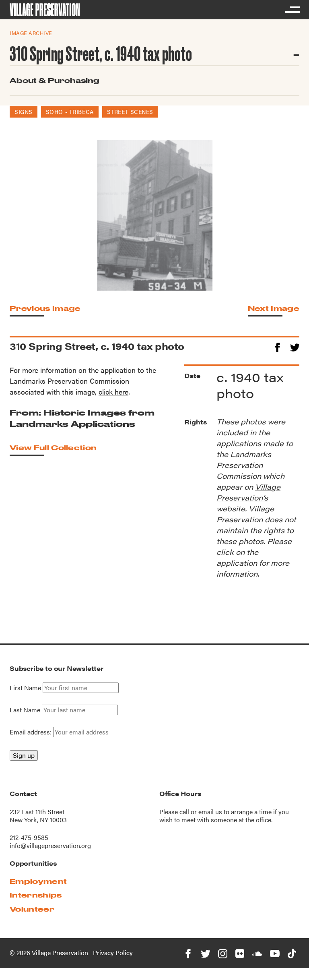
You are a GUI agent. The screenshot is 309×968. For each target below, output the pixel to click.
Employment (38, 881)
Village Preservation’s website (248, 497)
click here (113, 392)
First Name (25, 688)
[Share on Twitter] (294, 346)
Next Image (273, 308)
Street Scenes (130, 112)
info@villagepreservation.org (50, 845)
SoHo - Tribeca (70, 112)
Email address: (31, 731)
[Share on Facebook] (277, 346)
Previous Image (45, 308)
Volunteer (32, 909)
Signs (23, 112)
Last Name (25, 710)
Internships (36, 895)
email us (210, 811)
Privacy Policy (113, 952)
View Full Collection (53, 447)
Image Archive (31, 33)
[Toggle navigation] (292, 10)
